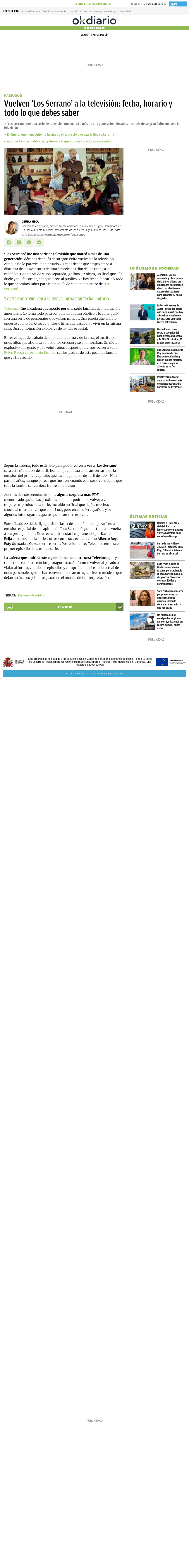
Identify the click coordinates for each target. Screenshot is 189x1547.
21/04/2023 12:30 (33, 234)
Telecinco (12, 308)
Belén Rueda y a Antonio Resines (30, 352)
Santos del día (99, 34)
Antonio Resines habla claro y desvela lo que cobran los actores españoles (59, 141)
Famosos (23, 595)
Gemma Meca (30, 221)
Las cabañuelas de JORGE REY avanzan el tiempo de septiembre (53, 11)
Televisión (38, 595)
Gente (84, 34)
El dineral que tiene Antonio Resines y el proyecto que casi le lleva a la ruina (60, 134)
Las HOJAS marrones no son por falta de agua (94, 11)
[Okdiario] (94, 20)
